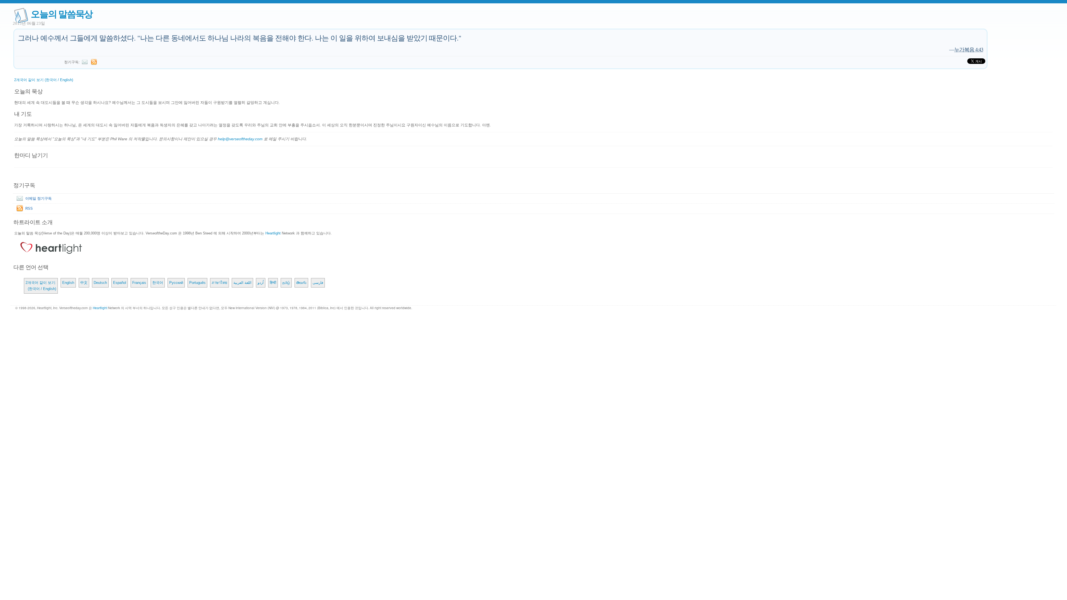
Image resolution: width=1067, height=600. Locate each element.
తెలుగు (301, 283)
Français (139, 283)
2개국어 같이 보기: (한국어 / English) (41, 286)
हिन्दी (273, 283)
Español (119, 283)
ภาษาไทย (219, 283)
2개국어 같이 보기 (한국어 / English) (43, 80)
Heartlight (273, 233)
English (68, 283)
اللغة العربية (242, 283)
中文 (84, 283)
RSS (29, 208)
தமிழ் (286, 283)
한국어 (157, 283)
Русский (176, 283)
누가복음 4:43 (968, 49)
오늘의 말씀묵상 (62, 13)
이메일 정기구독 (38, 198)
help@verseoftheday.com (240, 139)
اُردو (261, 283)
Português (197, 283)
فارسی (318, 283)
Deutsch (100, 283)
